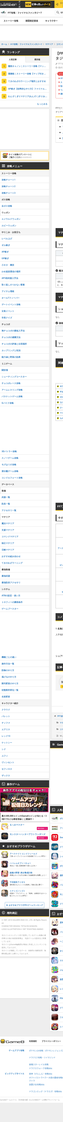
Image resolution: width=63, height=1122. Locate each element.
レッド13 (6, 735)
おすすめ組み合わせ (11, 556)
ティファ (6, 722)
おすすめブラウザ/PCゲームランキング (26, 905)
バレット (6, 716)
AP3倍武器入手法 (10, 277)
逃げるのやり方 (9, 676)
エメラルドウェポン (11, 218)
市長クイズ (7, 317)
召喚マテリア (8, 549)
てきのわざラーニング (12, 562)
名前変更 (6, 696)
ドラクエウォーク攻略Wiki (40, 1068)
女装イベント (8, 310)
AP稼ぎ (5, 251)
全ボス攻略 (7, 205)
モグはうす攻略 (9, 464)
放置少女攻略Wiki (36, 1084)
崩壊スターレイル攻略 (38, 1064)
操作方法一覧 (8, 663)
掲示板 (37, 59)
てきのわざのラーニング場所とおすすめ (27, 81)
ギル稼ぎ (6, 245)
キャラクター (51, 20)
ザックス (6, 775)
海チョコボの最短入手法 (13, 330)
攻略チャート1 (8, 179)
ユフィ (5, 755)
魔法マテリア (8, 523)
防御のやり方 (8, 670)
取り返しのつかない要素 (13, 284)
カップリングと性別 (11, 350)
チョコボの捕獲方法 (11, 337)
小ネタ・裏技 (8, 264)
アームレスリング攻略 (12, 389)
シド (4, 749)
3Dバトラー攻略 (9, 451)
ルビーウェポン (9, 225)
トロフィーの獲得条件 (12, 602)
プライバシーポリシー (51, 1041)
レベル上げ (7, 238)
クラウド (6, 709)
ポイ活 (19, 4)
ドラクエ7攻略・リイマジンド (42, 1057)
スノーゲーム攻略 (10, 457)
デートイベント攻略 (11, 304)
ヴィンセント (8, 762)
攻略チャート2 (8, 186)
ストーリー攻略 (11, 20)
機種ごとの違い (9, 656)
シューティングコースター (14, 376)
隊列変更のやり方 (10, 683)
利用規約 (33, 1041)
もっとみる (42, 103)
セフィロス (7, 768)
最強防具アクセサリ (11, 582)
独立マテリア (8, 543)
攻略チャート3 (8, 192)
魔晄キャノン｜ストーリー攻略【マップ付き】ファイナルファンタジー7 (28, 66)
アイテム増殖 (8, 291)
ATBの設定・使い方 (11, 595)
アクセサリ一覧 (9, 510)
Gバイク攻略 (8, 402)
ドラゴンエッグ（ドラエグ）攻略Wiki (45, 1091)
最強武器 (6, 575)
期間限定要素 (32, 20)
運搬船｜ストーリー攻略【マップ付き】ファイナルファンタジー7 (28, 73)
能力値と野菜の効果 (11, 356)
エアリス (6, 729)
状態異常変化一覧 (10, 689)
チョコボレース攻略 (11, 383)
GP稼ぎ (5, 258)
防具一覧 (6, 503)
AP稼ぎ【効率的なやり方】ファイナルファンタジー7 (28, 88)
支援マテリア (8, 529)
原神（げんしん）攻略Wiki (40, 1073)
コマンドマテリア (10, 536)
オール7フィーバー (11, 297)
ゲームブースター (10, 608)
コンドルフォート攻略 (12, 477)
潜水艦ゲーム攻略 (10, 471)
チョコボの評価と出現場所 (14, 343)
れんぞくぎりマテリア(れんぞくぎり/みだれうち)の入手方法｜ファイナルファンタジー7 (28, 96)
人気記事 (13, 59)
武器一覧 (6, 497)
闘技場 (5, 369)
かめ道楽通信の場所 (11, 271)
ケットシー (7, 742)
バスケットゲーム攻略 (12, 396)
